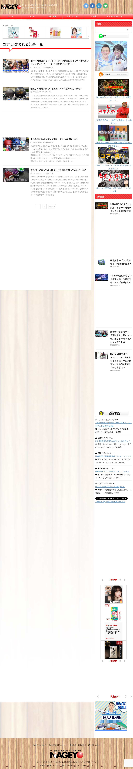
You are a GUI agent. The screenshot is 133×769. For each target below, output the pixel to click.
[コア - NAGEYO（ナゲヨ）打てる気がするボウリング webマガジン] (99, 5)
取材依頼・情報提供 (77, 745)
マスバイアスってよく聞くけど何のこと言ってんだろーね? (58, 170)
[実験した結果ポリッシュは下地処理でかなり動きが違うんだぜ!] (113, 139)
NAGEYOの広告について (58, 745)
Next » (52, 206)
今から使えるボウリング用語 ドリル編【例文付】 (54, 139)
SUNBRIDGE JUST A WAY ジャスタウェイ (112, 441)
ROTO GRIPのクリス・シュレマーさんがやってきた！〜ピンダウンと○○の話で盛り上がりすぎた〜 (120, 361)
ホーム (10, 16)
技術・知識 (52, 16)
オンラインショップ (114, 16)
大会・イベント (73, 16)
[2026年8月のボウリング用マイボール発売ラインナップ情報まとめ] (113, 94)
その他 (93, 16)
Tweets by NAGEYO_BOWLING (110, 501)
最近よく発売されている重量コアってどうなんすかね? (56, 88)
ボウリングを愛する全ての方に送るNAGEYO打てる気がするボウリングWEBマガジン (66, 762)
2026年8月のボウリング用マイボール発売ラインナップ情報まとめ (121, 207)
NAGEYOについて (39, 745)
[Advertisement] (46, 123)
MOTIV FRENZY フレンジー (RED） (110, 486)
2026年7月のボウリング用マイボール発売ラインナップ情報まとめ (121, 279)
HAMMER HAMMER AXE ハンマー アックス (113, 456)
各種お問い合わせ (93, 745)
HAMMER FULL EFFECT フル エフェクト (112, 471)
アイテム (31, 16)
